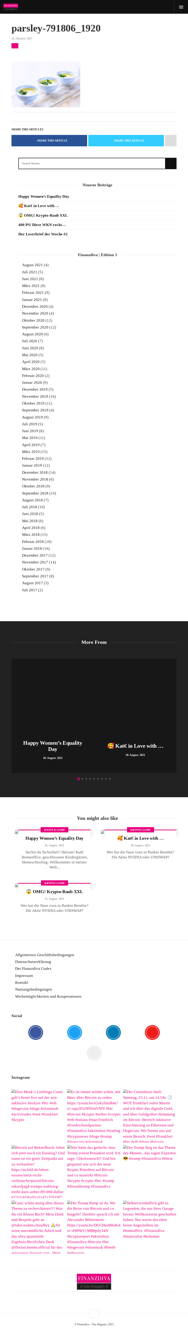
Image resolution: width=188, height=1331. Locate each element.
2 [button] (82, 778)
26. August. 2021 (54, 845)
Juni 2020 (30, 348)
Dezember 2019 (35, 389)
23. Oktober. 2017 (21, 38)
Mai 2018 (30, 521)
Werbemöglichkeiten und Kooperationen (48, 996)
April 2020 (31, 362)
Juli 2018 (29, 507)
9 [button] (109, 778)
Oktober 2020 (33, 320)
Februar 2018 (33, 541)
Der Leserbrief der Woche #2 (43, 234)
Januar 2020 (32, 382)
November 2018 (35, 479)
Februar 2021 (33, 292)
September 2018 (35, 493)
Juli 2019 (29, 424)
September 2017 (35, 576)
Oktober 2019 (33, 403)
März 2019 (31, 452)
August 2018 (32, 500)
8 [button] (105, 778)
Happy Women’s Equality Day (43, 196)
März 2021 (31, 286)
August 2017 (32, 583)
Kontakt (21, 982)
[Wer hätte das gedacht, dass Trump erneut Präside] (94, 1171)
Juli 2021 (29, 272)
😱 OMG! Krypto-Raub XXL (43, 215)
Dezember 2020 (35, 306)
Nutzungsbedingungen (33, 989)
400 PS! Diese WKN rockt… (42, 225)
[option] (52, 716)
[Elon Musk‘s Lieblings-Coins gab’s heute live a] (38, 1115)
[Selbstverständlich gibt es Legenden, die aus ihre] (150, 1227)
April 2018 (31, 528)
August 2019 (32, 417)
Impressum (24, 975)
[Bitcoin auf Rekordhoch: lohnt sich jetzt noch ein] (38, 1171)
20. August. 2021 (140, 845)
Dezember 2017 (35, 555)
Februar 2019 (33, 458)
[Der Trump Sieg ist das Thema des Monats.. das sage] (150, 1171)
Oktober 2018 (33, 486)
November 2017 (35, 562)
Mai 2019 (30, 438)
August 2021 (32, 265)
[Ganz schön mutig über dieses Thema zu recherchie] (38, 1227)
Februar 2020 (33, 376)
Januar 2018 (32, 548)
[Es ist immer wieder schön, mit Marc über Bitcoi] (94, 1115)
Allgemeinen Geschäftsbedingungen (44, 955)
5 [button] (94, 778)
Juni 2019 (30, 431)
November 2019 (35, 396)
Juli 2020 (29, 341)
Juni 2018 (30, 514)
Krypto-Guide (140, 830)
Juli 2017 (29, 590)
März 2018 (31, 534)
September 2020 (35, 327)
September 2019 (35, 410)
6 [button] (98, 778)
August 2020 (32, 334)
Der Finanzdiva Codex (33, 968)
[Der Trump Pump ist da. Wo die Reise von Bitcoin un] (94, 1227)
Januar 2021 (32, 299)
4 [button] (90, 778)
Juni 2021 (30, 279)
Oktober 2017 (33, 569)
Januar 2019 (32, 465)
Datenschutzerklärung (33, 962)
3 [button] (86, 778)
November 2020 (35, 313)
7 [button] (101, 778)
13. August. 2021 (54, 898)
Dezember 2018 (35, 472)
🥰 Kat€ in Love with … (38, 206)
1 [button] (78, 778)
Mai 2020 (30, 355)
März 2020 (31, 369)
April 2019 (31, 445)
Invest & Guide (54, 830)
